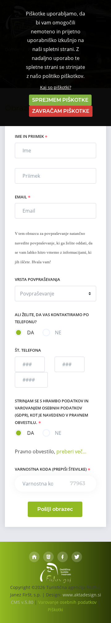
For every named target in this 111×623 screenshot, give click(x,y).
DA (30, 332)
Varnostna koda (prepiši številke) (51, 469)
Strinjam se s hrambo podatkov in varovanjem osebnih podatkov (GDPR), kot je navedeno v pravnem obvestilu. (51, 411)
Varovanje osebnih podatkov (67, 602)
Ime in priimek (30, 136)
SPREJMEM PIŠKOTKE (60, 100)
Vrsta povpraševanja (37, 279)
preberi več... (70, 451)
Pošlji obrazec (55, 509)
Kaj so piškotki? (55, 87)
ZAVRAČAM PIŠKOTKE (60, 111)
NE (58, 332)
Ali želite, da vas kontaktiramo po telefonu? (52, 318)
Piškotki (55, 609)
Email (21, 197)
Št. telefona (28, 350)
